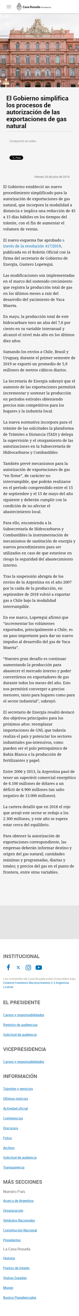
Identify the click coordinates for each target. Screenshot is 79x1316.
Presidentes (12, 1240)
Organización (13, 1210)
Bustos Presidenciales (19, 1297)
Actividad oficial (15, 1108)
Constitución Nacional (20, 1230)
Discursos (10, 1128)
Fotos (7, 1138)
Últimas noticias (15, 1098)
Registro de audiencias (20, 1024)
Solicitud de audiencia (20, 1034)
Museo (8, 1287)
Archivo (9, 1148)
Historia (9, 1258)
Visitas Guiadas (15, 1278)
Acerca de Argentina (18, 1200)
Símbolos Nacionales (19, 1220)
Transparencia (13, 1167)
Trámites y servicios (18, 1088)
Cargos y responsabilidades (23, 1015)
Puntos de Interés (16, 1268)
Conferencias (13, 1118)
